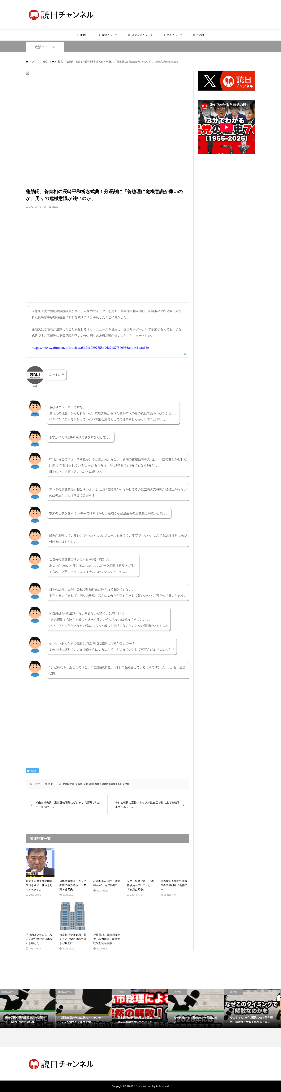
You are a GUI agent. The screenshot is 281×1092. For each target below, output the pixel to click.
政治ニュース (45, 47)
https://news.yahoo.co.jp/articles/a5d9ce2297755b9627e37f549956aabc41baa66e (90, 348)
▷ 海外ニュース (173, 35)
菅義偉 (78, 784)
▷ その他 (199, 35)
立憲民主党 (68, 784)
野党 (50, 784)
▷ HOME (82, 35)
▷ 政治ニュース (108, 35)
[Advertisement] (107, 263)
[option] (28, 1008)
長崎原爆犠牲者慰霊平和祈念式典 (112, 784)
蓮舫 (85, 784)
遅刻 (91, 784)
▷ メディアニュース (140, 35)
